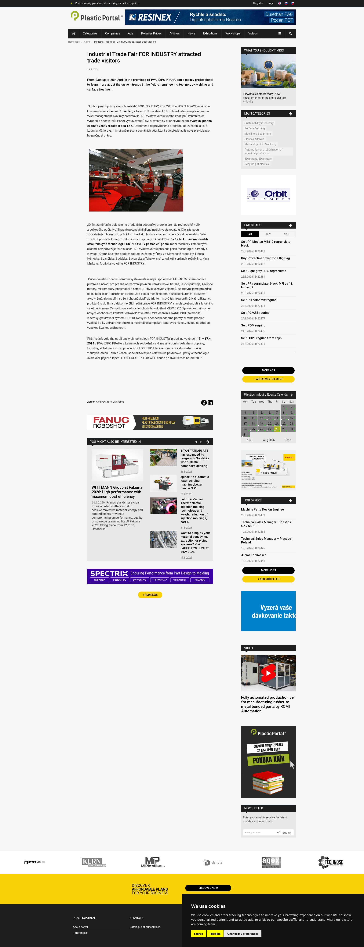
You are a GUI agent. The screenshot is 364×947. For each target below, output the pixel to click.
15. (284, 418)
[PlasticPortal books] (268, 762)
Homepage (74, 42)
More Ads (268, 370)
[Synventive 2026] (150, 577)
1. (284, 407)
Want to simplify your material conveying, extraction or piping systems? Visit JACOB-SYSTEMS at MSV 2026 (131, 3)
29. (284, 429)
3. (245, 412)
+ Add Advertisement (268, 379)
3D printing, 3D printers (258, 158)
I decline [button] (215, 933)
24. (245, 429)
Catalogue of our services (145, 926)
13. (270, 418)
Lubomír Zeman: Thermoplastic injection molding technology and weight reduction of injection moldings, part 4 (194, 510)
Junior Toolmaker (253, 555)
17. (245, 423)
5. (262, 412)
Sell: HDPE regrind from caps (261, 338)
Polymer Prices (151, 33)
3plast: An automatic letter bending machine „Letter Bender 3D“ (194, 482)
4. (254, 412)
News (191, 33)
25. (253, 429)
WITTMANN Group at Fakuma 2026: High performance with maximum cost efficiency (117, 492)
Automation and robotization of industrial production (263, 151)
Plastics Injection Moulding (260, 144)
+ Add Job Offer (268, 579)
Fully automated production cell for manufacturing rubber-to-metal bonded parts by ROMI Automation (268, 704)
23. (291, 423)
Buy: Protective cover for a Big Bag (265, 258)
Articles (174, 33)
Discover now (208, 887)
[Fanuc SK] (268, 471)
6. (270, 412)
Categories (90, 33)
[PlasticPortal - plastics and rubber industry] (96, 17)
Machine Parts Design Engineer (263, 509)
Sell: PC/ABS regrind (255, 313)
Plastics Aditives (254, 139)
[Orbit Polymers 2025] (268, 195)
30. (291, 429)
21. (277, 423)
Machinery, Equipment (258, 133)
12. (262, 418)
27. (270, 429)
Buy (268, 234)
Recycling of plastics (257, 164)
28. (277, 429)
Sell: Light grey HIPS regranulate (263, 271)
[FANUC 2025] (150, 424)
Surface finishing (255, 128)
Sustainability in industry (259, 123)
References (80, 932)
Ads (130, 33)
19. (262, 423)
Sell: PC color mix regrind (258, 300)
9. (292, 412)
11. (253, 418)
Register (258, 3)
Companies (112, 33)
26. (262, 429)
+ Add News (150, 594)
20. (270, 423)
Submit (286, 832)
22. (284, 423)
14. (277, 418)
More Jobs (268, 570)
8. (284, 412)
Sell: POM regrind (253, 325)
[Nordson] (268, 615)
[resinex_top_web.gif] (210, 17)
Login (271, 3)
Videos (253, 33)
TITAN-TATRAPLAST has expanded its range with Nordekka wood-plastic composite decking (194, 458)
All (250, 234)
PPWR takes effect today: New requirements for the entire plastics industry (264, 97)
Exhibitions (210, 33)
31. (245, 434)
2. (292, 407)
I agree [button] (198, 933)
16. (291, 418)
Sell (286, 234)
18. (253, 423)
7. (277, 412)
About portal (80, 926)
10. (245, 418)
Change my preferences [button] (242, 933)
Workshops (233, 33)
